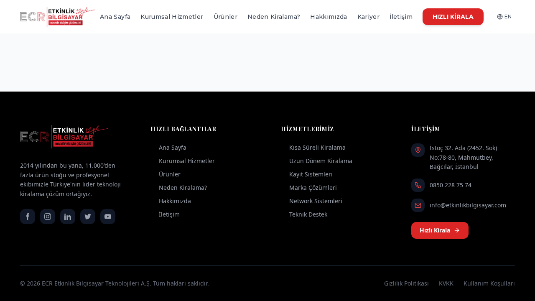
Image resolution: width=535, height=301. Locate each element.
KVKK (446, 283)
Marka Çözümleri (313, 187)
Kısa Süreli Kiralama (317, 147)
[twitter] (87, 216)
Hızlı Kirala (435, 230)
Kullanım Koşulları (489, 283)
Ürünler (225, 16)
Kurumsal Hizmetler (171, 16)
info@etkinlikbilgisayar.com (468, 205)
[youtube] (107, 216)
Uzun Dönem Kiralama (320, 161)
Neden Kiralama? (273, 16)
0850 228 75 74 (450, 185)
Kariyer (368, 16)
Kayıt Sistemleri (311, 174)
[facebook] (27, 216)
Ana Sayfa (115, 16)
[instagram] (47, 216)
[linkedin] (67, 216)
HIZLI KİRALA (453, 16)
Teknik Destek (308, 214)
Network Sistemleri (315, 201)
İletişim (401, 16)
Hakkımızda (328, 16)
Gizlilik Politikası (406, 283)
